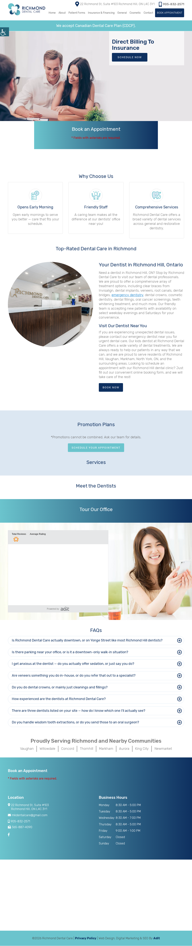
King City (142, 749)
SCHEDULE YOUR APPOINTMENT (96, 447)
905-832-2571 (173, 4)
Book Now (111, 387)
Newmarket (163, 749)
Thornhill (86, 749)
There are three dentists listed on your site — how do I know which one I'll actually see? (78, 711)
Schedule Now (130, 57)
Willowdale (47, 749)
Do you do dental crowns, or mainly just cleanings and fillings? (60, 687)
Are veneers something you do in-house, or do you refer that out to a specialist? (74, 675)
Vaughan (27, 749)
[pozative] (65, 608)
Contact (148, 12)
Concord (67, 749)
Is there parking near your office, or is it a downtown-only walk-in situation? (70, 652)
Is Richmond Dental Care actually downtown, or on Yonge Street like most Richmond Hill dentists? (87, 640)
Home (52, 12)
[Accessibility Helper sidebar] (4, 31)
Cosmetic (135, 12)
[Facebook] (9, 834)
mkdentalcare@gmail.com (29, 815)
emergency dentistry (127, 295)
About (62, 12)
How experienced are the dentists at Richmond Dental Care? (59, 699)
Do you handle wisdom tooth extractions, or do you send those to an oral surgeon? (75, 722)
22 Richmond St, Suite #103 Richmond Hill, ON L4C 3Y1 (117, 4)
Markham (106, 749)
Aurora (124, 749)
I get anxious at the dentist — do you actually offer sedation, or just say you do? (73, 664)
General (122, 12)
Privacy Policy (85, 938)
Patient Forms (76, 12)
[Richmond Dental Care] (26, 9)
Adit (156, 938)
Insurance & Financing (101, 12)
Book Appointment (169, 12)
